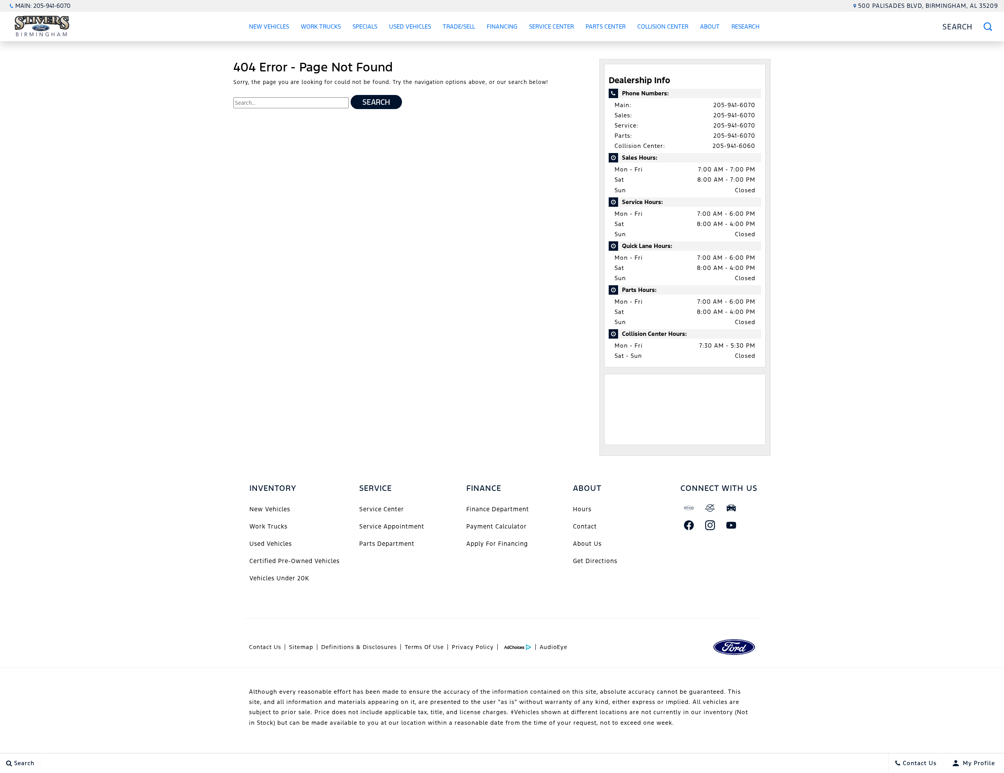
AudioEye (553, 647)
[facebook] (689, 525)
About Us (587, 543)
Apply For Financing (497, 543)
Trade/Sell (459, 26)
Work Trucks (321, 26)
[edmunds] (731, 507)
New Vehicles (269, 26)
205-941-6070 (734, 105)
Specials (365, 26)
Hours (582, 509)
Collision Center (662, 26)
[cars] (689, 507)
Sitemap (301, 647)
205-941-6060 (734, 145)
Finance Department (497, 509)
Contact (585, 526)
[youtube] (731, 525)
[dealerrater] (710, 507)
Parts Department (387, 543)
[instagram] (710, 525)
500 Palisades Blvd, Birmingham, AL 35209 (928, 5)
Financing (502, 26)
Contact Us (265, 647)
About (710, 26)
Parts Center (606, 26)
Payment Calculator (496, 526)
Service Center (551, 26)
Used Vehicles (410, 26)
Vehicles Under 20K (279, 578)
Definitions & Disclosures (359, 647)
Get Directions (595, 561)
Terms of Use (424, 647)
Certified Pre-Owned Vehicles (294, 561)
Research (745, 28)
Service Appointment (391, 526)
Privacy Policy (473, 647)
